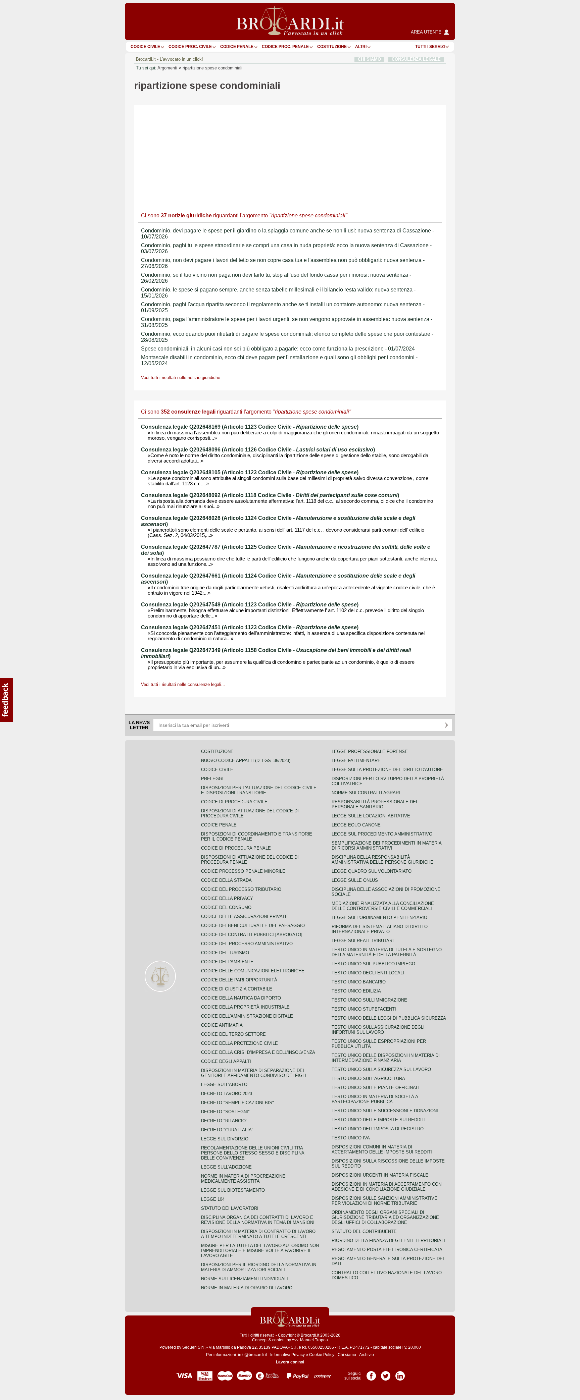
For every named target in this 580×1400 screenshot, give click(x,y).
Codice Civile (145, 46)
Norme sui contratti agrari (366, 792)
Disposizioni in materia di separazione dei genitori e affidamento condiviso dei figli (253, 1073)
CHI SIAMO (369, 59)
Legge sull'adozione (226, 1167)
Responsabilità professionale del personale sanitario (375, 804)
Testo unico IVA (351, 1137)
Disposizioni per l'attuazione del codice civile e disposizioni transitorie (259, 790)
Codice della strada (226, 880)
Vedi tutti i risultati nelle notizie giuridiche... (182, 377)
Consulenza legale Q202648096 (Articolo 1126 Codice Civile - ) (258, 449)
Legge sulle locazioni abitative (371, 815)
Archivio (366, 1354)
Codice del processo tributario (241, 889)
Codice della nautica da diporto (241, 998)
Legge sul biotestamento (233, 1190)
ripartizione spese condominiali (212, 67)
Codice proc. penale (285, 46)
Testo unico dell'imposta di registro (378, 1128)
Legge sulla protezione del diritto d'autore (387, 769)
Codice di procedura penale (236, 848)
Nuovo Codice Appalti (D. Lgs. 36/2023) (245, 760)
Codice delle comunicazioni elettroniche (252, 970)
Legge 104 (213, 1199)
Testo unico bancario (359, 981)
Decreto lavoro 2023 (226, 1093)
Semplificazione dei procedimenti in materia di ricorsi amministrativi (386, 846)
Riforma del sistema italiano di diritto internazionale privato (380, 929)
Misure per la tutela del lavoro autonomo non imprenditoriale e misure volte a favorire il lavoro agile (260, 1250)
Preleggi (212, 778)
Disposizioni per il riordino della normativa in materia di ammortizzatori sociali (258, 1267)
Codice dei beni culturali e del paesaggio (253, 925)
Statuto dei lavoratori (229, 1208)
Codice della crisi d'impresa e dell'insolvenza (258, 1052)
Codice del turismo (225, 952)
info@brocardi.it (252, 1354)
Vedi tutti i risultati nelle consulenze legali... (183, 684)
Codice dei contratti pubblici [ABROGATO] (251, 934)
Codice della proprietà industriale (245, 1007)
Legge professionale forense (370, 751)
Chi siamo (347, 1354)
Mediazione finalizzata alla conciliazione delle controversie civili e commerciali (383, 906)
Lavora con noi (290, 1362)
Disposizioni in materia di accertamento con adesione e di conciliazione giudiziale (386, 1187)
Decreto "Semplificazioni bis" (237, 1102)
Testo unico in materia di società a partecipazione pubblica (375, 1099)
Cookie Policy (321, 1354)
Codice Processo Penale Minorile (243, 871)
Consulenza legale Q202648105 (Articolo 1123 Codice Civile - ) (249, 472)
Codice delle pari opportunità (239, 979)
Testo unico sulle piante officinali (376, 1087)
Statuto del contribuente (364, 1231)
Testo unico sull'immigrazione (369, 1000)
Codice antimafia (222, 1025)
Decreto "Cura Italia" (227, 1129)
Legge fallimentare (356, 760)
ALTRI (361, 46)
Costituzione (332, 46)
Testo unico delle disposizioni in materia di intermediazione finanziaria (386, 1058)
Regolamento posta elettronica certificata (387, 1249)
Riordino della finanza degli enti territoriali (388, 1240)
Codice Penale (236, 46)
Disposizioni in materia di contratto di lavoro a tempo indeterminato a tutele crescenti (258, 1234)
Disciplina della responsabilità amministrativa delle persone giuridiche (382, 860)
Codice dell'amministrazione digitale (247, 1016)
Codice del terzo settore (233, 1034)
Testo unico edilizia (356, 990)
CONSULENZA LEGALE (416, 59)
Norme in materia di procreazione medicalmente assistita (243, 1179)
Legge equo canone (356, 824)
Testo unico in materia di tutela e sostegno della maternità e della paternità (387, 952)
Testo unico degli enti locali (368, 972)
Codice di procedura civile (234, 801)
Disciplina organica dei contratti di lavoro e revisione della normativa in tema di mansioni (258, 1220)
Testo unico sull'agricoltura (368, 1078)
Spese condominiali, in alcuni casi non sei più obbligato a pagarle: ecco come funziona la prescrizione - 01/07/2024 (278, 349)
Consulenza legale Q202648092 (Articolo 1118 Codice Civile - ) (270, 495)
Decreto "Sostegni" (225, 1111)
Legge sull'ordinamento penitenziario (379, 917)
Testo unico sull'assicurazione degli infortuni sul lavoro (378, 1030)
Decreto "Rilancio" (224, 1120)
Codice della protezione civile (239, 1043)
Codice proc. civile (190, 46)
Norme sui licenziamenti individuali (244, 1278)
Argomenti (167, 67)
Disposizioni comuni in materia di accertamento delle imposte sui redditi (382, 1149)
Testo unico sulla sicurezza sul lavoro (381, 1069)
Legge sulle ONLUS (355, 880)
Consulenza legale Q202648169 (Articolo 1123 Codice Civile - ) (249, 427)
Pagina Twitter (385, 1373)
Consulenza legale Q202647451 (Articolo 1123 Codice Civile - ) (249, 627)
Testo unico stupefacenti (364, 1009)
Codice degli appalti (226, 1061)
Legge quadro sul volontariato (372, 871)
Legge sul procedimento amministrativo (382, 834)
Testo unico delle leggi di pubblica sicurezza (389, 1018)
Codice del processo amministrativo (247, 943)
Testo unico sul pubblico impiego (373, 963)
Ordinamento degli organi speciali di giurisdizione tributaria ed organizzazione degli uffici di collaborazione (385, 1217)
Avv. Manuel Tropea (310, 1340)
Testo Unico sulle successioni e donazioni (385, 1110)
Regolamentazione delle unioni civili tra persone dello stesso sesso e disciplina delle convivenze (252, 1153)
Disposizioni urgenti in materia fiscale (380, 1175)
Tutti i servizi (430, 46)
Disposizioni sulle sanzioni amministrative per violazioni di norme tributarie (384, 1201)
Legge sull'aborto (224, 1084)
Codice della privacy (227, 898)
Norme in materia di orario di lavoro (246, 1287)
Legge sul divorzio (224, 1138)
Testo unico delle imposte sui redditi (379, 1119)
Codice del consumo (226, 907)
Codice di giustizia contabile (236, 988)
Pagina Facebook (371, 1373)
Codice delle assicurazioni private (244, 916)
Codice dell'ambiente (227, 961)
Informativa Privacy (287, 1354)
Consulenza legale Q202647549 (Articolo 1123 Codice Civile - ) (249, 604)
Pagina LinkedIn (400, 1373)
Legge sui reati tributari (363, 940)
